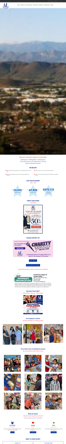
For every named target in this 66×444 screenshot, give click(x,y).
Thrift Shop (35, 5)
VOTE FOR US (33, 260)
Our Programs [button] (29, 5)
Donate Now (33, 432)
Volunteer (41, 5)
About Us (23, 5)
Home (18, 5)
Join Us (12, 432)
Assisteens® (46, 5)
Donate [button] (51, 5)
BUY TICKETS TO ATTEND (33, 265)
